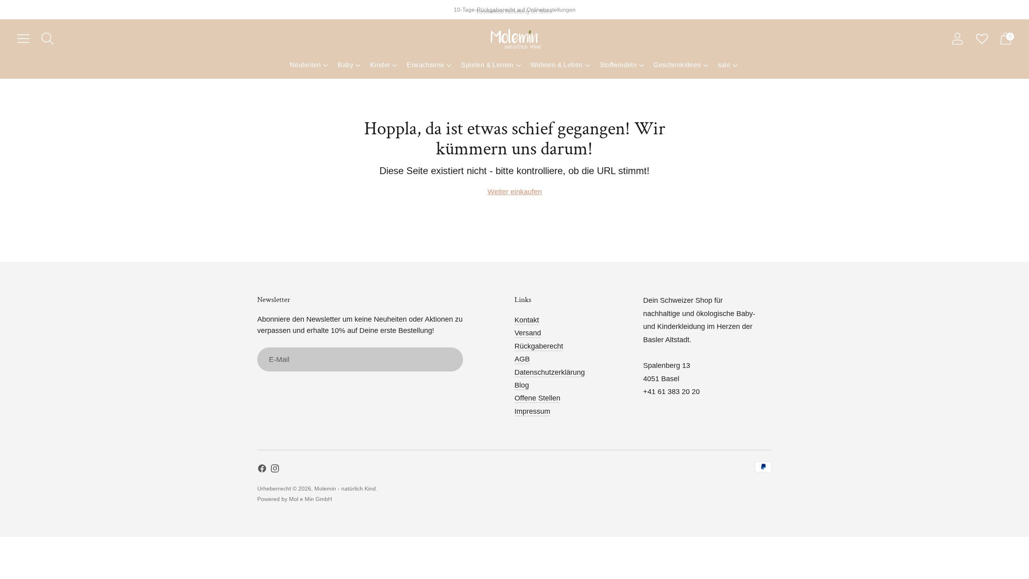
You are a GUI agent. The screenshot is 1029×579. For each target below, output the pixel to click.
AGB (522, 359)
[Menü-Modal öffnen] (23, 38)
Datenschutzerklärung (549, 372)
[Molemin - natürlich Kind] (514, 38)
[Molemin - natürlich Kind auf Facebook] (262, 470)
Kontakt (526, 320)
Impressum (532, 411)
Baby (345, 65)
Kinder (380, 65)
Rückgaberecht (538, 346)
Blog (521, 385)
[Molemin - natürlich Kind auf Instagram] (275, 470)
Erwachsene (425, 65)
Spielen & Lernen (487, 65)
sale (724, 65)
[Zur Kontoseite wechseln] (957, 38)
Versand (527, 333)
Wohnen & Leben (557, 65)
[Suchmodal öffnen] (47, 38)
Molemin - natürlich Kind (345, 488)
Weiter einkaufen (515, 192)
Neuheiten (305, 65)
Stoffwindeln (618, 65)
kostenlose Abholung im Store (514, 9)
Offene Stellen (537, 398)
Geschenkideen (677, 65)
